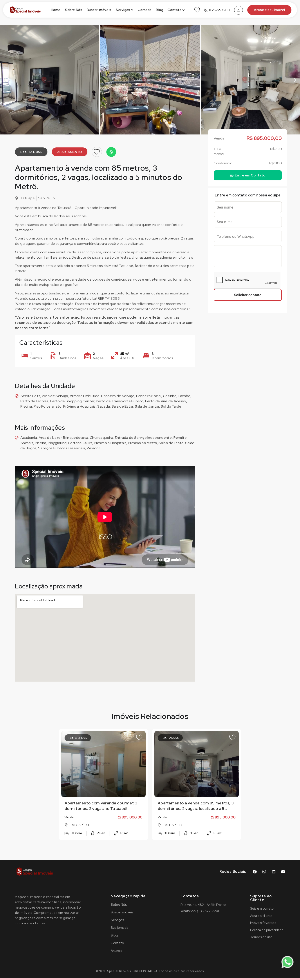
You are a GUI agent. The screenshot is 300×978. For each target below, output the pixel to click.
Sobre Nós (73, 10)
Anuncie (117, 951)
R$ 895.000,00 (129, 817)
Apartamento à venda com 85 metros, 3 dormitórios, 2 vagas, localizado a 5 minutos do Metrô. (196, 808)
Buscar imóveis (99, 10)
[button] (5, 80)
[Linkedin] (274, 872)
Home (56, 10)
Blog (159, 10)
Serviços (123, 10)
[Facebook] (255, 872)
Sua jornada (119, 927)
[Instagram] (264, 872)
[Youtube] (283, 872)
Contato (174, 10)
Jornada (145, 10)
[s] (103, 764)
